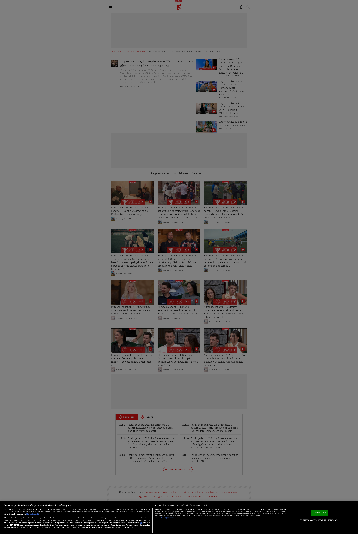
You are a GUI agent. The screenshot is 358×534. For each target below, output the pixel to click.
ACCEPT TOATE (320, 512)
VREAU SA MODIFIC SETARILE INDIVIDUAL (319, 520)
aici (141, 522)
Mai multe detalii (32, 514)
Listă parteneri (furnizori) (164, 518)
